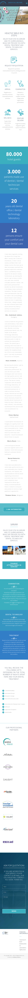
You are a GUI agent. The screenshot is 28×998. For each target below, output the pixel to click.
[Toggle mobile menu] (27, 3)
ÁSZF (20, 942)
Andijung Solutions (16, 957)
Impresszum (22, 940)
